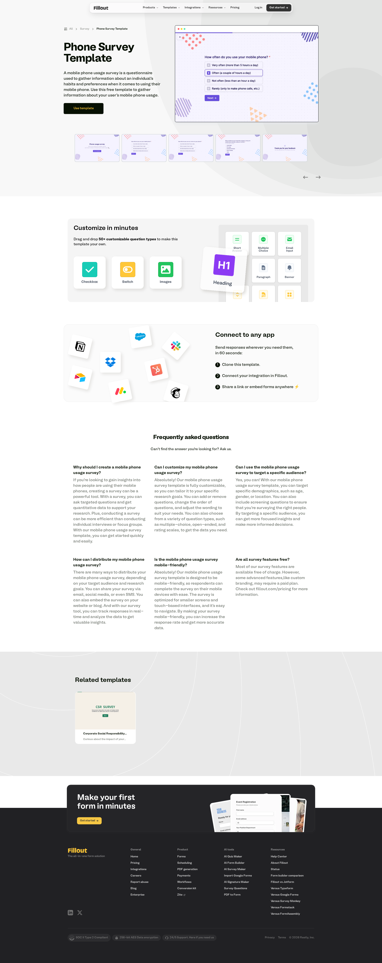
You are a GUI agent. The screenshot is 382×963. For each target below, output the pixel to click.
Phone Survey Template (112, 29)
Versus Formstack (282, 907)
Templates (170, 7)
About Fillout (279, 863)
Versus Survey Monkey (285, 901)
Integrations (193, 7)
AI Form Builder (234, 863)
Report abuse (139, 882)
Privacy (270, 937)
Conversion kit (186, 888)
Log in (258, 7)
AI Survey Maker (235, 869)
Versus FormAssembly (285, 914)
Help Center (279, 856)
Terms (282, 937)
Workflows (184, 882)
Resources (215, 7)
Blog (133, 888)
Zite (179, 895)
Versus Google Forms (284, 895)
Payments (183, 875)
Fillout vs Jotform (282, 882)
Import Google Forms (238, 875)
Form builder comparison (287, 875)
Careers (136, 875)
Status (275, 869)
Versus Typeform (282, 888)
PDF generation (187, 869)
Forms (181, 856)
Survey (84, 29)
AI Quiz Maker (233, 856)
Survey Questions (235, 888)
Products (149, 7)
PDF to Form (232, 895)
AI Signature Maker (236, 882)
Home (134, 856)
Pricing (234, 7)
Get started (277, 7)
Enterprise (137, 895)
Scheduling (184, 863)
